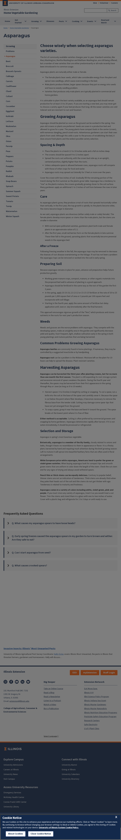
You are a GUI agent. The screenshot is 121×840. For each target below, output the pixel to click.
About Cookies (15, 833)
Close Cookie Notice (41, 833)
